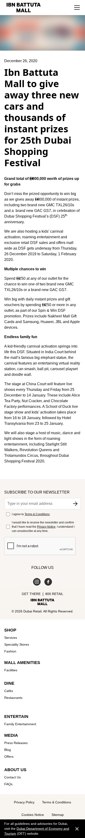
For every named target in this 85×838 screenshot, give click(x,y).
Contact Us (12, 777)
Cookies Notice (32, 815)
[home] (22, 7)
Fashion (10, 651)
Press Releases (16, 743)
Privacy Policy (24, 802)
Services (10, 638)
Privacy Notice (46, 526)
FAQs (8, 784)
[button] (77, 7)
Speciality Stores (16, 644)
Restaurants (13, 698)
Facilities (10, 670)
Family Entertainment (20, 724)
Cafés (8, 691)
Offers (8, 756)
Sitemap (57, 815)
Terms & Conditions (37, 514)
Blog (7, 750)
